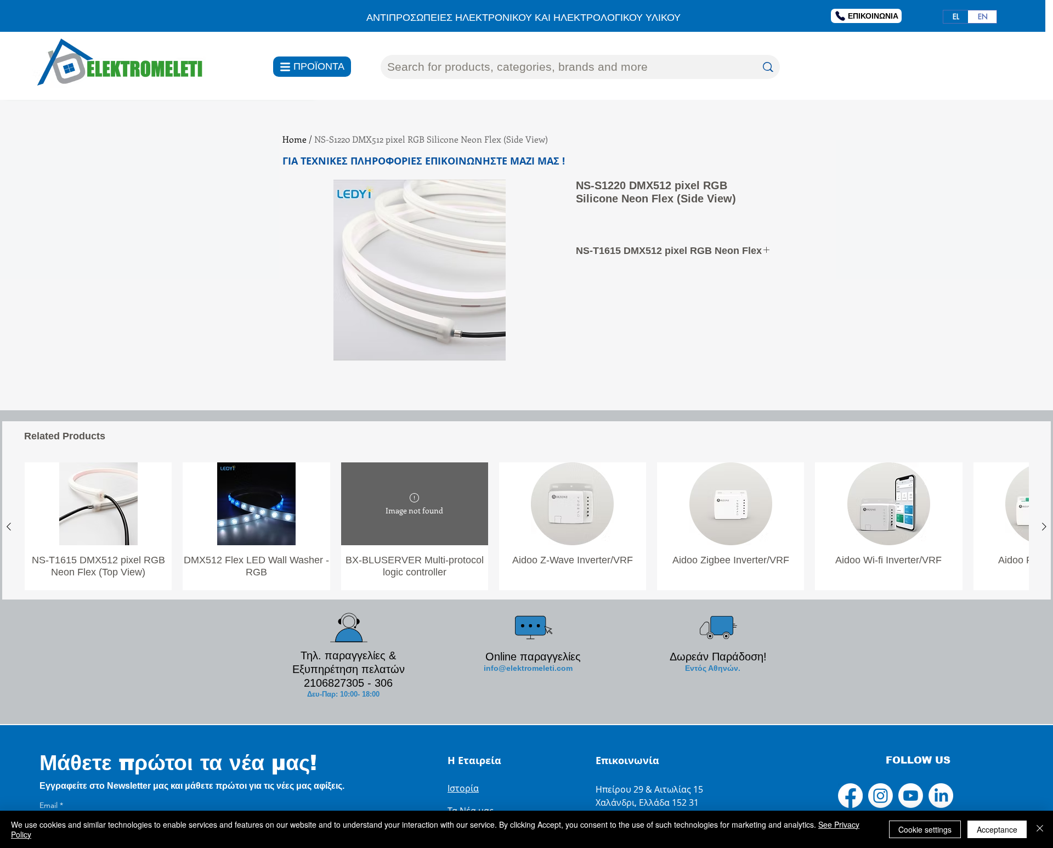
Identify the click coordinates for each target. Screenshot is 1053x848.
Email (51, 805)
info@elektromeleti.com (528, 668)
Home (294, 139)
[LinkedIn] (941, 795)
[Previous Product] (8, 526)
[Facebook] (850, 795)
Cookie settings (925, 829)
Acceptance (997, 829)
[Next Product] (1044, 526)
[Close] (1039, 829)
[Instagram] (880, 795)
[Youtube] (910, 795)
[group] (526, 526)
